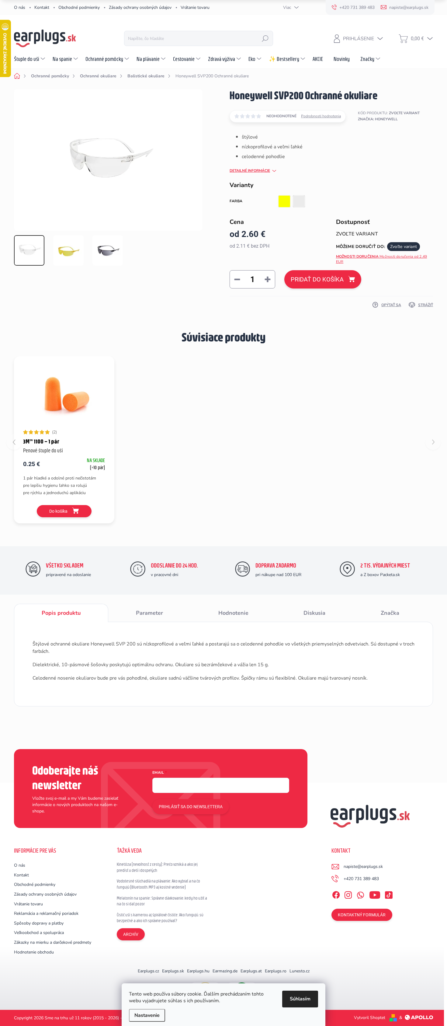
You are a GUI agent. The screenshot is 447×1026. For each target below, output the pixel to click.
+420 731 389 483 (361, 879)
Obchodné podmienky (79, 7)
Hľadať (265, 38)
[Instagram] (348, 893)
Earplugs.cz (148, 971)
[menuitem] (30, 59)
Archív (130, 934)
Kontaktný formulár (362, 914)
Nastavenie (147, 1015)
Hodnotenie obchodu (34, 952)
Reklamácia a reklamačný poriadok (46, 913)
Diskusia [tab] (314, 613)
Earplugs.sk (173, 971)
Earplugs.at (251, 971)
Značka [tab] (390, 613)
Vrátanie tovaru (195, 7)
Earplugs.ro (275, 971)
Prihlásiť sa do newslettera (191, 806)
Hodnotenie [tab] (233, 613)
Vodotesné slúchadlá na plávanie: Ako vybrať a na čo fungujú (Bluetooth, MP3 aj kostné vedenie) (158, 884)
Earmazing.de (225, 971)
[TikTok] (388, 893)
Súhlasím (300, 999)
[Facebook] (336, 893)
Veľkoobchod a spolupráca (39, 933)
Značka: (378, 119)
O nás (19, 7)
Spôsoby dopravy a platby (39, 923)
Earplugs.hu (198, 971)
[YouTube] (375, 893)
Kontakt (41, 7)
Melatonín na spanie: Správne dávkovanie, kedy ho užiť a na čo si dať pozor (162, 901)
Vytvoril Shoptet (369, 1018)
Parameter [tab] (149, 613)
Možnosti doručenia (381, 259)
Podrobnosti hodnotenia (321, 116)
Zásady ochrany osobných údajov (140, 7)
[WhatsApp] (360, 893)
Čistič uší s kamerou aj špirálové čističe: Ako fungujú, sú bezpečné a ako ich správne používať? (160, 917)
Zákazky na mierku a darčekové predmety (52, 942)
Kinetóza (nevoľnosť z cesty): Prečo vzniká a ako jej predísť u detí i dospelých (157, 867)
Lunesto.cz (299, 971)
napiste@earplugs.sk (363, 866)
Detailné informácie (250, 170)
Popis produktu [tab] (61, 613)
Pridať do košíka (317, 279)
